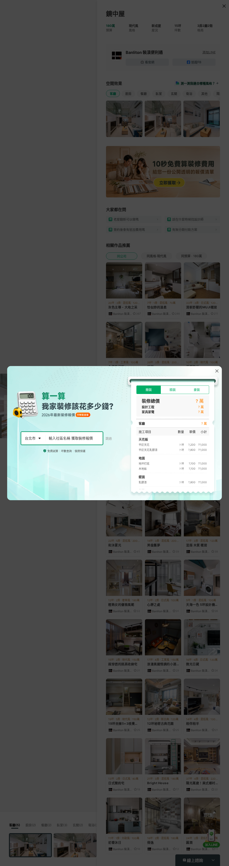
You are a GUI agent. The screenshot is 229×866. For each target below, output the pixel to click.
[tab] (148, 389)
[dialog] (114, 433)
